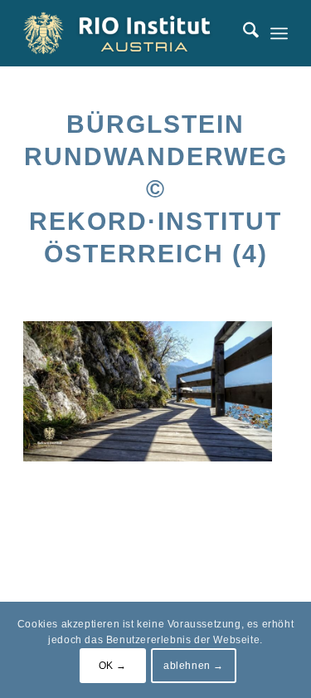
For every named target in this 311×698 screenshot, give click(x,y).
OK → (113, 665)
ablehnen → (193, 665)
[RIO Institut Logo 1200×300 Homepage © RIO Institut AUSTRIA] (129, 33)
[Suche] (242, 33)
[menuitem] (242, 33)
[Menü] (279, 33)
